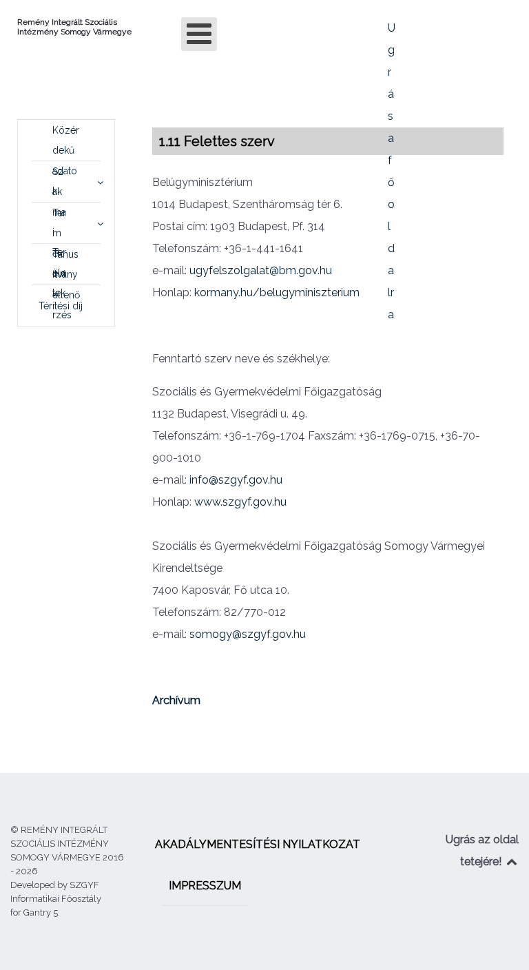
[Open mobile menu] (199, 34)
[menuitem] (66, 140)
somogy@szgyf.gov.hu (247, 634)
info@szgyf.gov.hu (235, 479)
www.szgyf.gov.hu (240, 501)
